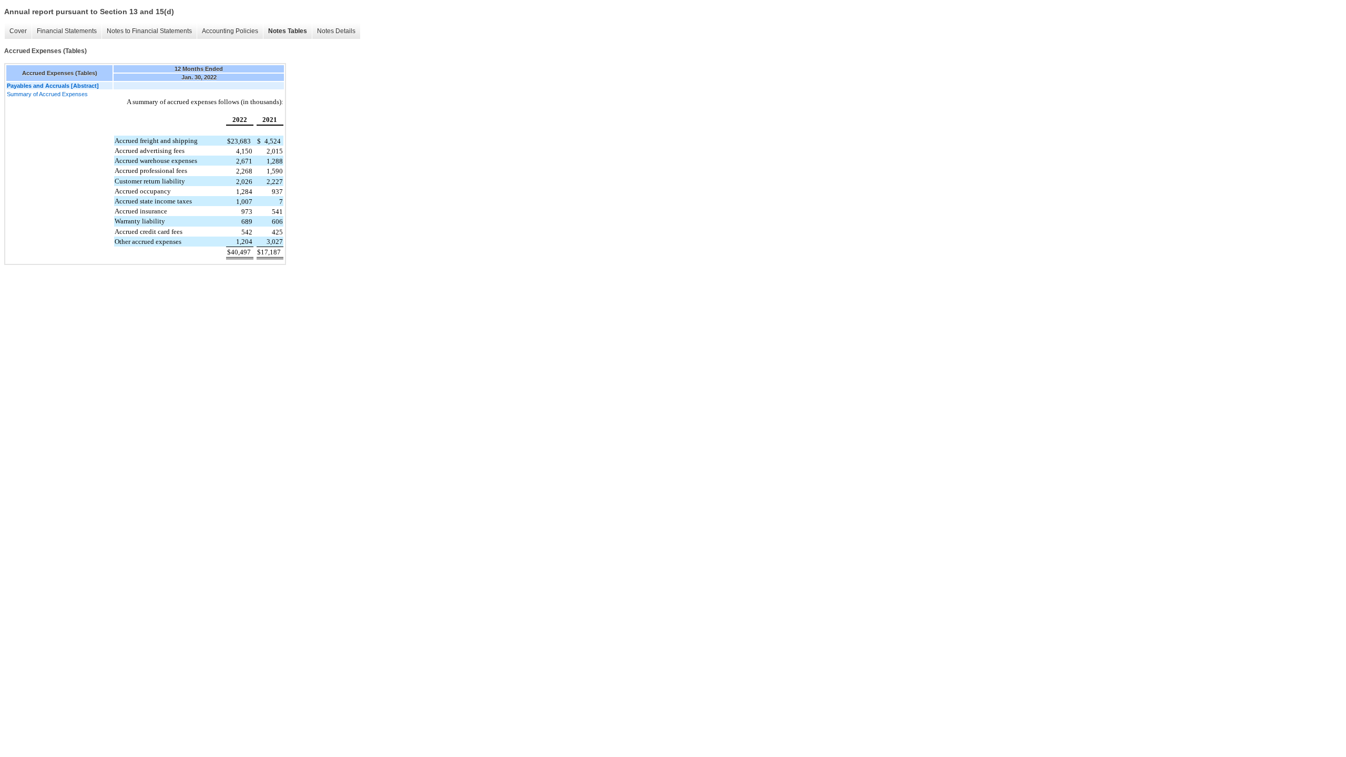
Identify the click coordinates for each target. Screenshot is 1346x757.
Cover (18, 31)
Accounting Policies (230, 31)
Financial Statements (67, 31)
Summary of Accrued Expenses (47, 94)
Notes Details (336, 31)
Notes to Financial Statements (149, 31)
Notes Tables (287, 31)
